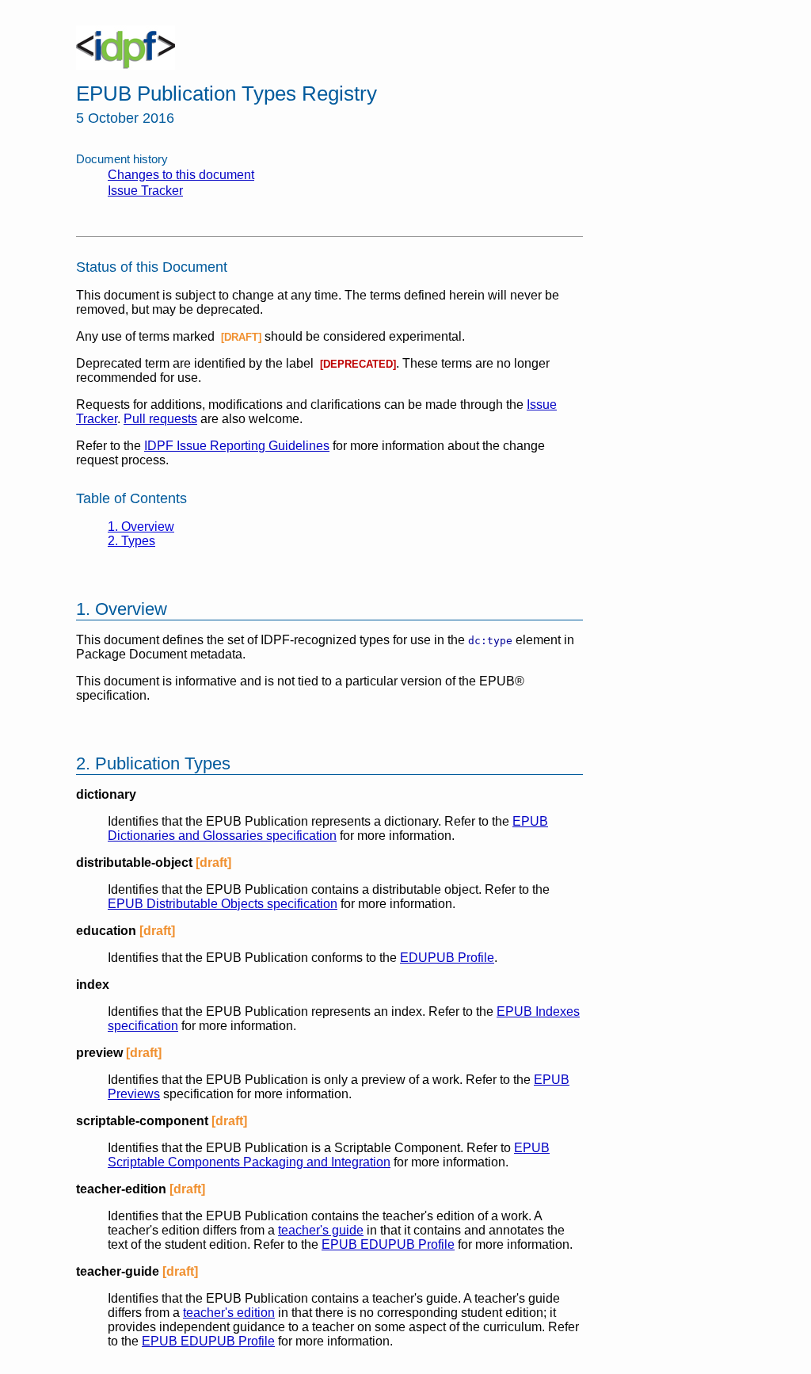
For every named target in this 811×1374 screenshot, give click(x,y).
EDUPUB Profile (447, 957)
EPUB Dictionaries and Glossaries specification (328, 828)
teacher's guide (321, 1230)
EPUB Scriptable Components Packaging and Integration (329, 1155)
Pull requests (160, 419)
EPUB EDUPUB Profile (388, 1244)
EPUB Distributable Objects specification (222, 903)
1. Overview (141, 526)
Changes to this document (181, 174)
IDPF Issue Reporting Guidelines (236, 445)
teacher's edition (229, 1312)
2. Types (131, 541)
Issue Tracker (145, 190)
